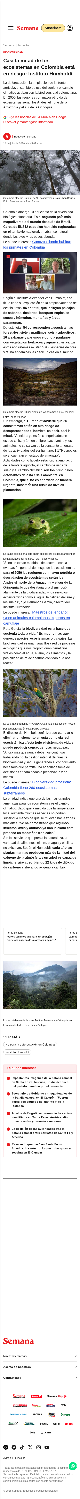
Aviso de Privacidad (18, 1458)
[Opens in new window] (13, 1447)
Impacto (23, 45)
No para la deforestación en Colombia (30, 1044)
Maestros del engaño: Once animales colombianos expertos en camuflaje (36, 617)
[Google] (5, 1447)
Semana (8, 45)
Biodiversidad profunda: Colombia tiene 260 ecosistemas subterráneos (37, 787)
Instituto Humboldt (17, 1052)
